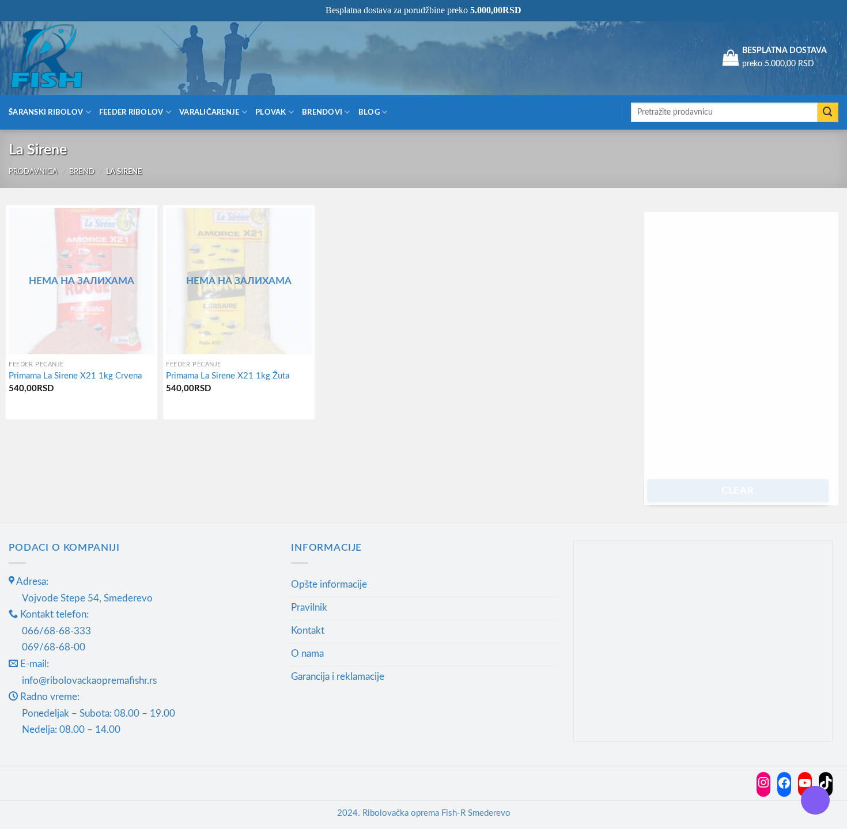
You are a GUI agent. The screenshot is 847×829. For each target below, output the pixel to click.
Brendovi (322, 112)
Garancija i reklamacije (337, 677)
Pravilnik (309, 607)
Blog (369, 112)
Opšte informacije (329, 584)
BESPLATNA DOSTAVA (784, 51)
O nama (307, 653)
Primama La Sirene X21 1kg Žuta (227, 376)
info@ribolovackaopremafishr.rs (89, 681)
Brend (81, 172)
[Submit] (828, 113)
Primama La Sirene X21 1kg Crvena (75, 376)
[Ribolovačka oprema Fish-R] (66, 57)
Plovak (270, 112)
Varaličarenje (209, 112)
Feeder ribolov (131, 112)
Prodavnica (33, 172)
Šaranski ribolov (46, 112)
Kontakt (307, 630)
